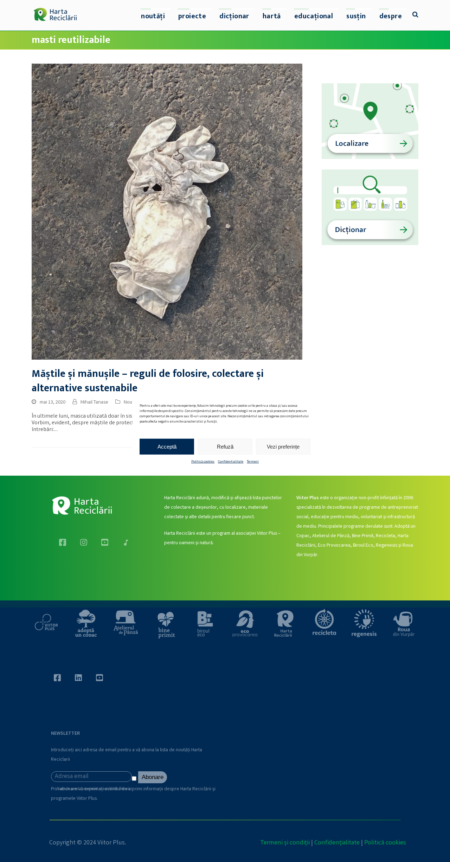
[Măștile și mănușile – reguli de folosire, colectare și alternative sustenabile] (167, 212)
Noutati (131, 402)
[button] (415, 15)
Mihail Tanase (94, 402)
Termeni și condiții (285, 843)
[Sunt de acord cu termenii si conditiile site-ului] (135, 780)
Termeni (253, 461)
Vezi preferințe (283, 446)
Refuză (225, 446)
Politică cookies (202, 461)
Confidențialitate (337, 843)
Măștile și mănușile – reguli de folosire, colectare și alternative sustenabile (148, 381)
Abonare (152, 777)
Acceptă (167, 446)
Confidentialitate (230, 461)
